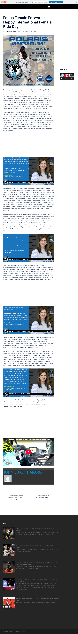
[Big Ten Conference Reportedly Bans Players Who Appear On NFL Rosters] (9, 533)
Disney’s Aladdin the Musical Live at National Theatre (43, 498)
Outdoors (33, 31)
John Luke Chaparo (10, 31)
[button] (39, 2)
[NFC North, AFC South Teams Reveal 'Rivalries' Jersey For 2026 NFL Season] (9, 550)
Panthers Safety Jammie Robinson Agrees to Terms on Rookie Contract (15, 498)
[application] (67, 76)
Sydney (23, 631)
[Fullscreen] (72, 79)
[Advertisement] (28, 144)
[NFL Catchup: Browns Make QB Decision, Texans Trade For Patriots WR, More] (9, 603)
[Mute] (71, 79)
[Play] (62, 79)
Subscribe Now (56, 2)
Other (28, 31)
